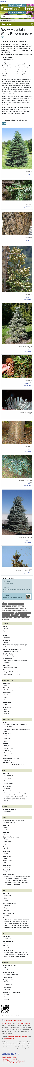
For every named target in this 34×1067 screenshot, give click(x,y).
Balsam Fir (26, 44)
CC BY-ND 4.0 (29, 206)
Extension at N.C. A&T (8, 1063)
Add (4, 123)
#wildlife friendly (15, 615)
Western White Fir (9, 50)
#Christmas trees (23, 610)
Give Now (18, 1063)
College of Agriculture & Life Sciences (13, 1061)
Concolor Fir (6, 48)
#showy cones (5, 615)
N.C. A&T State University (23, 1023)
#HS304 (4, 617)
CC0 (31, 415)
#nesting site (5, 619)
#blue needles (5, 610)
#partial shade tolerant (7, 612)
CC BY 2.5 (30, 174)
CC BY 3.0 (30, 449)
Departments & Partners (9, 1059)
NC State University (7, 1023)
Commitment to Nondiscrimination (17, 1036)
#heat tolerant (5, 608)
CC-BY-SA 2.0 (29, 240)
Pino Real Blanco (22, 48)
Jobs (14, 1057)
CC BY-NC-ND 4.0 (28, 383)
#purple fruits (23, 615)
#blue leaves (27, 617)
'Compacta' (12, 596)
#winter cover (19, 617)
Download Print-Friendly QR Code (11, 1015)
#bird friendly (14, 610)
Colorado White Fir (22, 46)
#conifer (4, 604)
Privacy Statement (9, 1038)
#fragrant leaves (22, 608)
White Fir (6, 52)
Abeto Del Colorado (10, 44)
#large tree (10, 604)
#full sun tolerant (6, 606)
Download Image (28, 176)
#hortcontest (11, 617)
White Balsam (26, 50)
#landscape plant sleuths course (23, 612)
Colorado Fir (6, 46)
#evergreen (20, 606)
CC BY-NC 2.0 (29, 297)
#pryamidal (13, 608)
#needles (14, 606)
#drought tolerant (19, 604)
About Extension (6, 1057)
